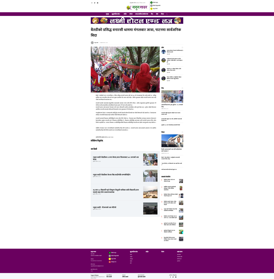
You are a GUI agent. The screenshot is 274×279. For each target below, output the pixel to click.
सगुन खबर (96, 42)
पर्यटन (131, 14)
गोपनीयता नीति (179, 256)
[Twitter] (95, 3)
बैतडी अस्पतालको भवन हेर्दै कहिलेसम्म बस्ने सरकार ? (171, 150)
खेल (157, 14)
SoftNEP (94, 278)
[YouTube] (97, 3)
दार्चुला (131, 256)
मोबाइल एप (113, 262)
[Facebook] (92, 3)
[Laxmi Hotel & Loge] (137, 20)
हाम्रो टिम (178, 261)
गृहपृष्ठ (107, 14)
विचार (162, 14)
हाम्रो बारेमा (179, 254)
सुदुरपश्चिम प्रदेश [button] (116, 14)
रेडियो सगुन (155, 2)
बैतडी (131, 254)
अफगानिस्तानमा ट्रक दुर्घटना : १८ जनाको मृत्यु (172, 106)
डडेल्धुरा (131, 259)
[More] (182, 47)
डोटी (131, 263)
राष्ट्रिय (125, 14)
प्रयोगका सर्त (179, 259)
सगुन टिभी (155, 9)
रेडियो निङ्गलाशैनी (156, 6)
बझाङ (131, 261)
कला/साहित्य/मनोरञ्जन (141, 14)
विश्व (152, 14)
